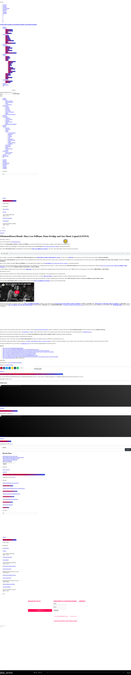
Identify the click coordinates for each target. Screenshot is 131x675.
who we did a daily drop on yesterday (51, 246)
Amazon (45, 341)
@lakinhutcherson (16, 241)
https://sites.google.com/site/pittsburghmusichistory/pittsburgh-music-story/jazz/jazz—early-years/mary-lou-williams (28, 351)
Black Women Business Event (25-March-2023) (13, 457)
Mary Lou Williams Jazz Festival (40, 248)
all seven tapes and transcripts (41, 329)
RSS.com (40, 341)
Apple (28, 341)
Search (16, 93)
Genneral (2, 233)
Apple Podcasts (40, 257)
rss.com (58, 257)
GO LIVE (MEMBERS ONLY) (61, 616)
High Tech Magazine (5, 441)
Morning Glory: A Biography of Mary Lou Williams (106, 303)
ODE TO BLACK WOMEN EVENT (11, 458)
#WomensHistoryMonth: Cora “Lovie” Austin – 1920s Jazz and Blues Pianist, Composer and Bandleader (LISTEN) (31, 374)
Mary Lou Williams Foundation (31, 303)
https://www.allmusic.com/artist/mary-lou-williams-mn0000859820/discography (20, 355)
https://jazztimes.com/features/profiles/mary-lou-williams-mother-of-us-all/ (19, 354)
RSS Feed (71, 257)
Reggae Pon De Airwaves (9, 201)
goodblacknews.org (87, 332)
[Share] (1, 625)
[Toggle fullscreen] (3, 625)
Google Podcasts (34, 341)
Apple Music (26, 332)
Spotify (46, 257)
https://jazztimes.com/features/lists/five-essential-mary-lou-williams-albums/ (19, 353)
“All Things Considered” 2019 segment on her (73, 304)
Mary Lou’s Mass (48, 276)
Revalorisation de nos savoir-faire (10, 456)
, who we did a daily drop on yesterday (56, 263)
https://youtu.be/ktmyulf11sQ (9, 358)
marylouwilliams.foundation (15, 362)
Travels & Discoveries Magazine (9, 411)
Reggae (4, 198)
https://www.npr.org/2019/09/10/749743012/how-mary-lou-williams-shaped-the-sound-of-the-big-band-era (26, 350)
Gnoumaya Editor (9, 365)
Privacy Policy (73, 616)
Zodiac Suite (29, 269)
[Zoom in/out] (4, 625)
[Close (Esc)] (0, 625)
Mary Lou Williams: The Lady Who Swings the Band (20, 304)
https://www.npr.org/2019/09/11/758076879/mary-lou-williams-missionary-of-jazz (21, 349)
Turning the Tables (117, 304)
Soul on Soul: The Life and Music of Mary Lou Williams (67, 303)
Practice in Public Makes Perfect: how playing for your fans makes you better (24, 474)
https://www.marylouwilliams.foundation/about (13, 348)
